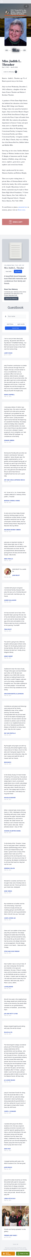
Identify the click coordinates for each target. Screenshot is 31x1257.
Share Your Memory (11, 298)
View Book (8, 271)
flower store (21, 210)
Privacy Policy (10, 1249)
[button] (15, 1216)
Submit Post (15, 328)
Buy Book (18, 271)
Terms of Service (20, 1249)
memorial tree (23, 207)
